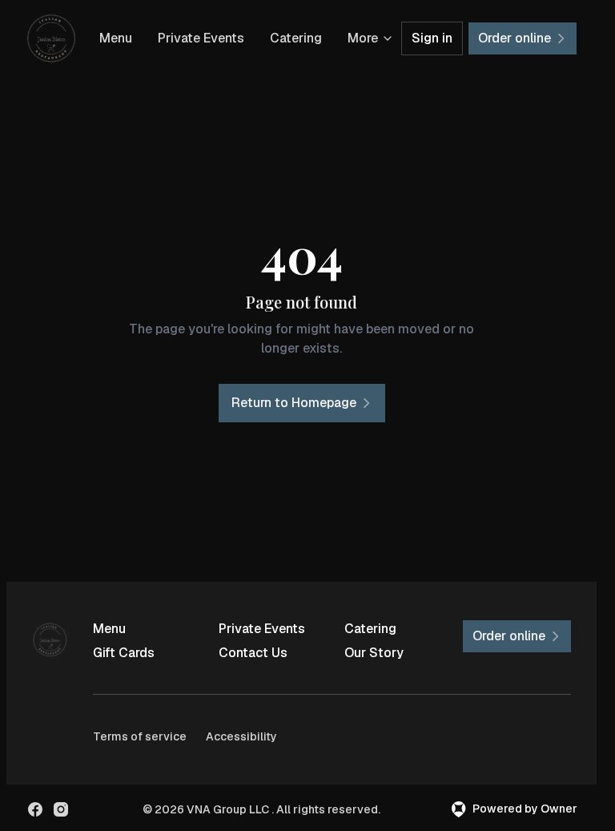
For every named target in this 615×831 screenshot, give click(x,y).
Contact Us (253, 652)
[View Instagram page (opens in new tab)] (60, 809)
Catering (296, 38)
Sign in (432, 38)
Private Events (201, 38)
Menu (115, 38)
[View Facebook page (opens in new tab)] (35, 809)
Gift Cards (124, 652)
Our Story (374, 652)
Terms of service (140, 736)
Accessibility (241, 736)
